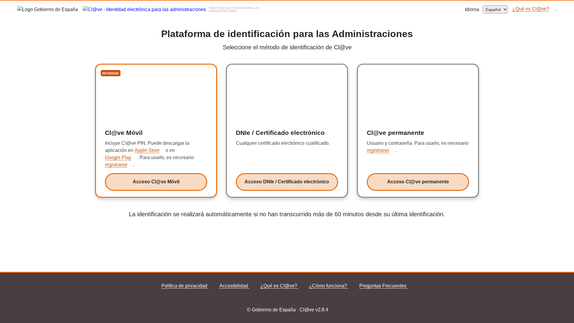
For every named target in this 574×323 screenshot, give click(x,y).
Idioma (474, 9)
